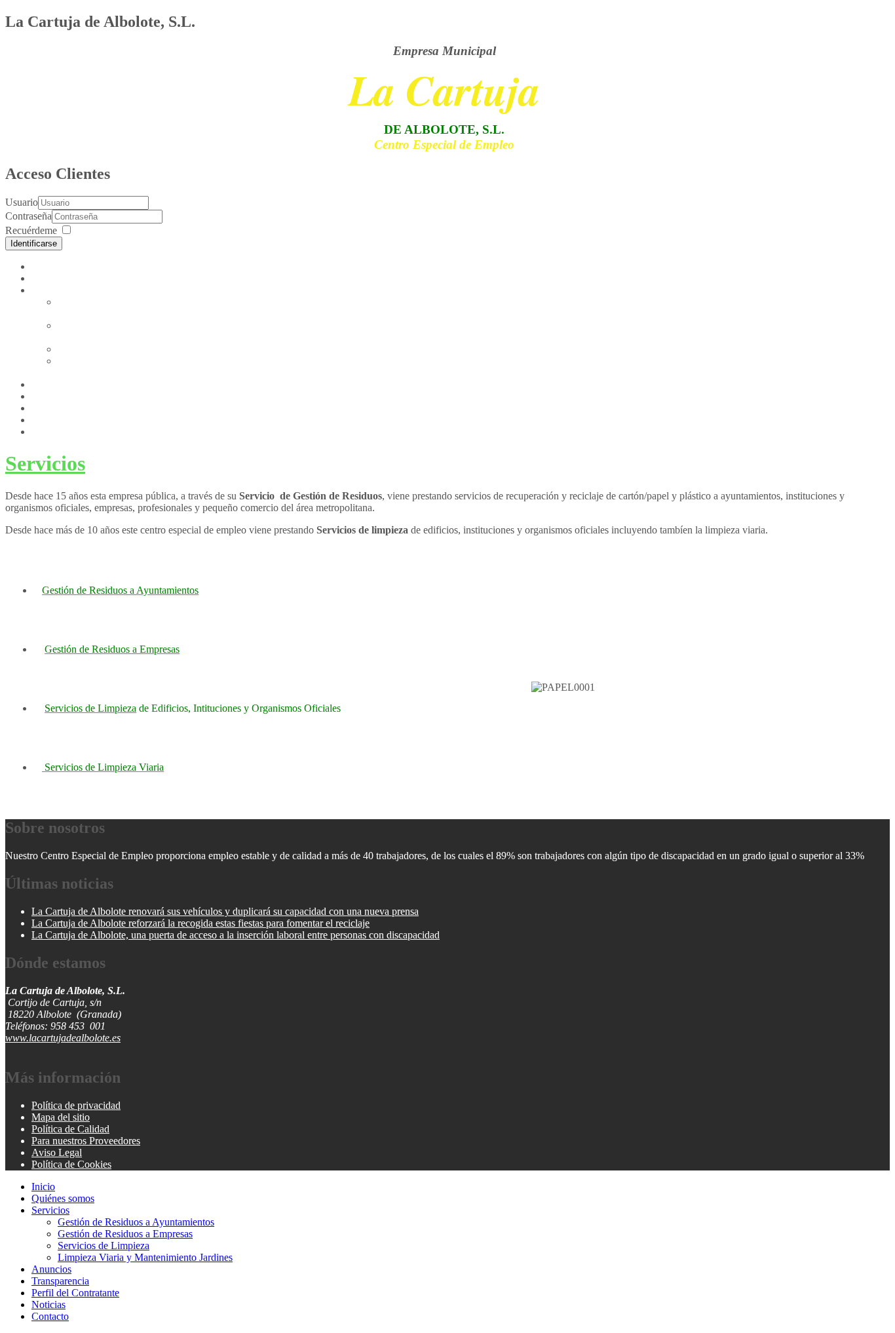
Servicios (50, 290)
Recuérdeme (31, 230)
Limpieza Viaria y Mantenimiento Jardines (107, 366)
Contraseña (28, 216)
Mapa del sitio (60, 1117)
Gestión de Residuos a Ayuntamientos (104, 307)
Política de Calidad (70, 1128)
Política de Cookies (71, 1164)
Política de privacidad (76, 1105)
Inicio (43, 266)
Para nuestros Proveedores (85, 1140)
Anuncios (51, 384)
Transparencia (60, 396)
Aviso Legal (56, 1152)
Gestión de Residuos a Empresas (125, 1233)
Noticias (48, 419)
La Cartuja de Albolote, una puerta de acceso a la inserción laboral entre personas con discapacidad (235, 934)
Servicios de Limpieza (103, 349)
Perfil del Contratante (75, 408)
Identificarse (33, 243)
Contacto (50, 431)
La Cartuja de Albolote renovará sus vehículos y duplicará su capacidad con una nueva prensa (225, 911)
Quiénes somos (62, 278)
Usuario (21, 202)
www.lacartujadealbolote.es (63, 1037)
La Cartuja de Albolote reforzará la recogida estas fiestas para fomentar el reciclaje (200, 923)
